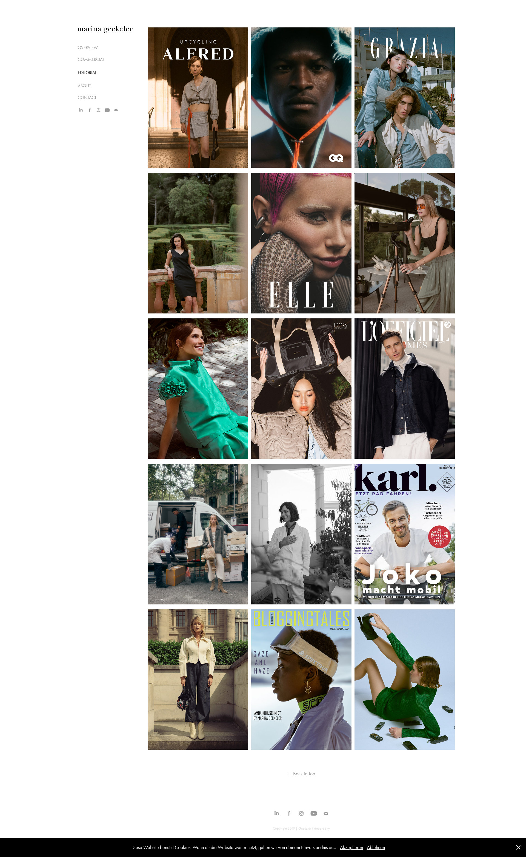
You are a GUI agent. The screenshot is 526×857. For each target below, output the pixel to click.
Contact (87, 97)
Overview (88, 47)
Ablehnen (376, 847)
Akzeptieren (351, 847)
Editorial (87, 72)
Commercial (91, 59)
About (84, 85)
